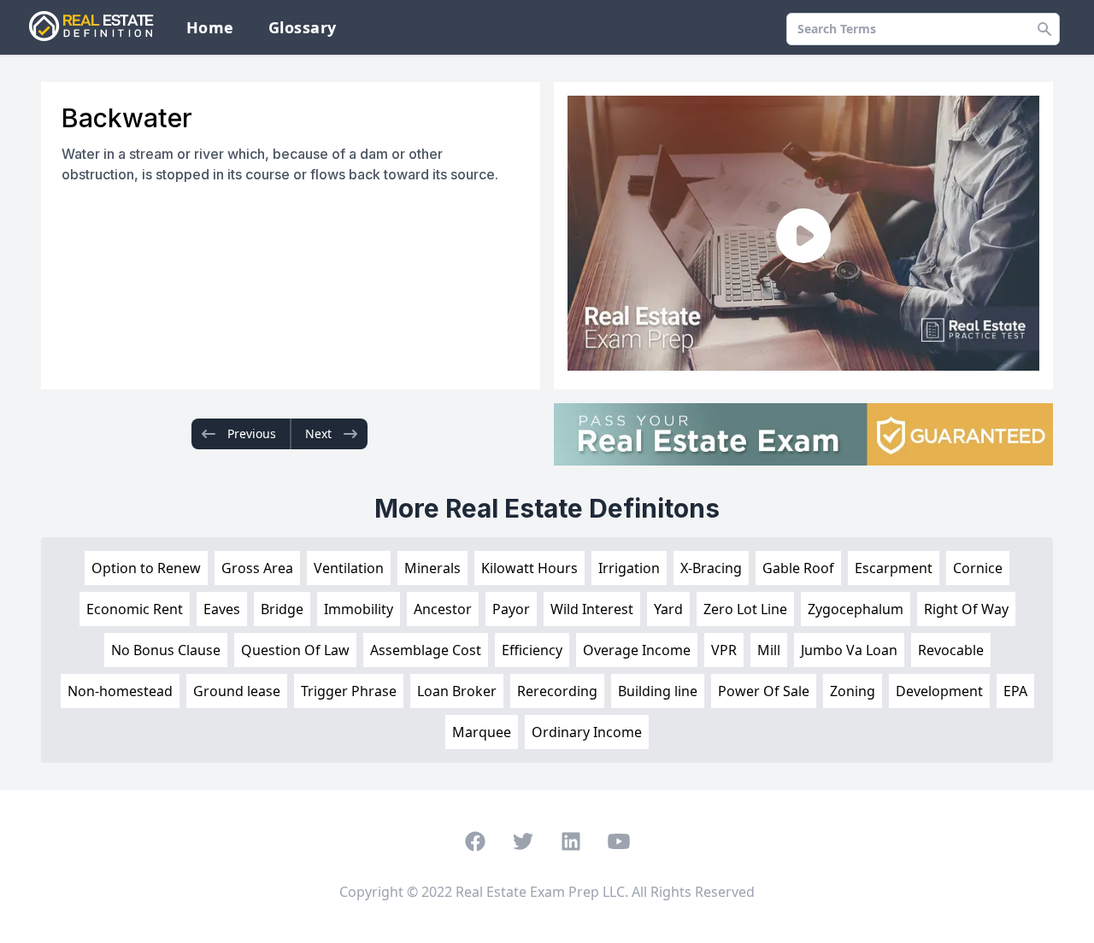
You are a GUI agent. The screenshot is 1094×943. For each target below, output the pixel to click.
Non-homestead (120, 691)
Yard (668, 609)
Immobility (358, 609)
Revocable (951, 650)
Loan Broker (457, 691)
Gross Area (257, 568)
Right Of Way (966, 609)
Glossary (302, 27)
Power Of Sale (763, 691)
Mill (768, 650)
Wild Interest (591, 609)
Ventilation (349, 568)
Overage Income (637, 650)
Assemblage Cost (425, 650)
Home (210, 27)
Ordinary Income (587, 732)
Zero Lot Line (745, 609)
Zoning (852, 691)
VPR (724, 650)
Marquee (481, 732)
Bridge (282, 609)
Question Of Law (295, 650)
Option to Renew (146, 568)
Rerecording (557, 691)
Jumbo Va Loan (849, 650)
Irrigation (629, 568)
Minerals (432, 568)
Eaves (221, 609)
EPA (1015, 691)
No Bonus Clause (166, 650)
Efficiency (532, 650)
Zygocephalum (855, 609)
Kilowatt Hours (529, 568)
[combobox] (923, 29)
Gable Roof (798, 568)
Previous (251, 433)
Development (939, 691)
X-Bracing (711, 568)
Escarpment (893, 568)
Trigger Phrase (349, 691)
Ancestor (443, 609)
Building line (657, 691)
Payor (511, 609)
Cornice (978, 568)
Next (318, 433)
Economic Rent (134, 609)
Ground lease (236, 691)
